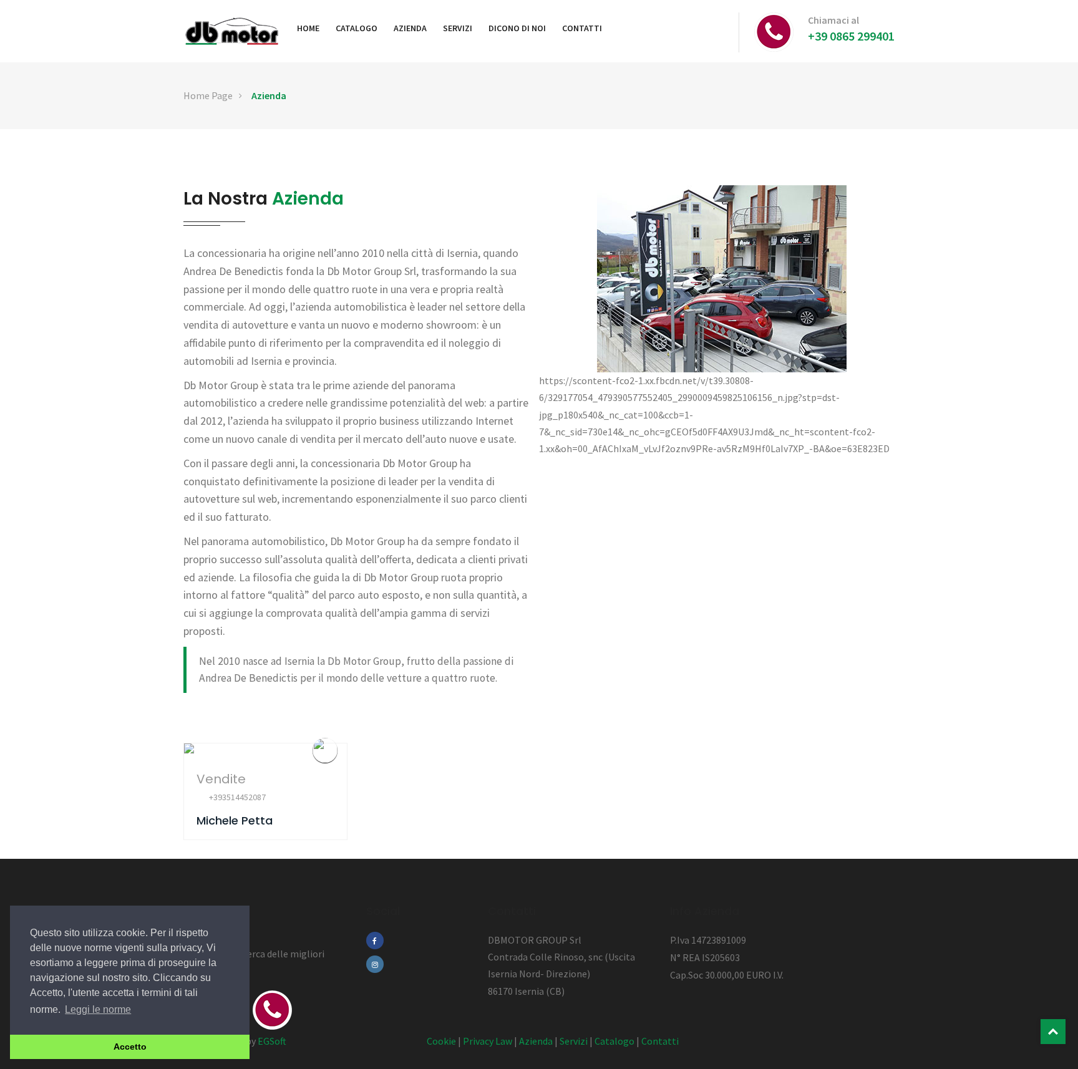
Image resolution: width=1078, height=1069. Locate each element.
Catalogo (614, 1041)
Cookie (441, 1041)
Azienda (268, 95)
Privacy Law (487, 1041)
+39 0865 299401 (851, 36)
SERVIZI (457, 28)
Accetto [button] (130, 1047)
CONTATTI (582, 28)
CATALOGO (356, 28)
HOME (308, 28)
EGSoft (272, 1041)
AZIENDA (410, 28)
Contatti (660, 1041)
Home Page (208, 95)
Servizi (574, 1041)
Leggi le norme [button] (98, 1009)
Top (1053, 1031)
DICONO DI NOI (517, 28)
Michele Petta (235, 820)
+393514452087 (237, 797)
